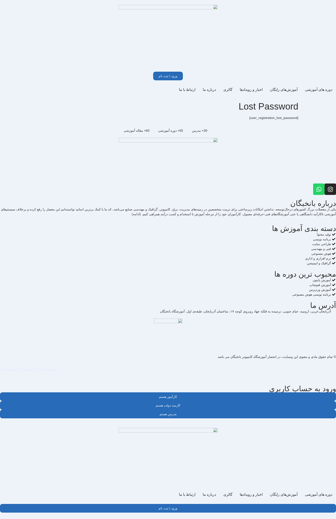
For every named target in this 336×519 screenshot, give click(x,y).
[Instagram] (330, 189)
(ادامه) (136, 214)
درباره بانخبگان (313, 203)
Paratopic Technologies (39, 369)
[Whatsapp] (319, 189)
